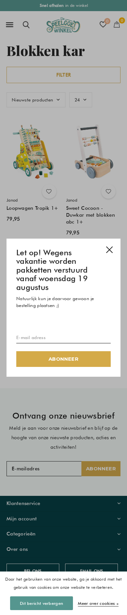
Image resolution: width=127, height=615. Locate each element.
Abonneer (63, 358)
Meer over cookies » (98, 603)
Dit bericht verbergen (41, 603)
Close (109, 250)
